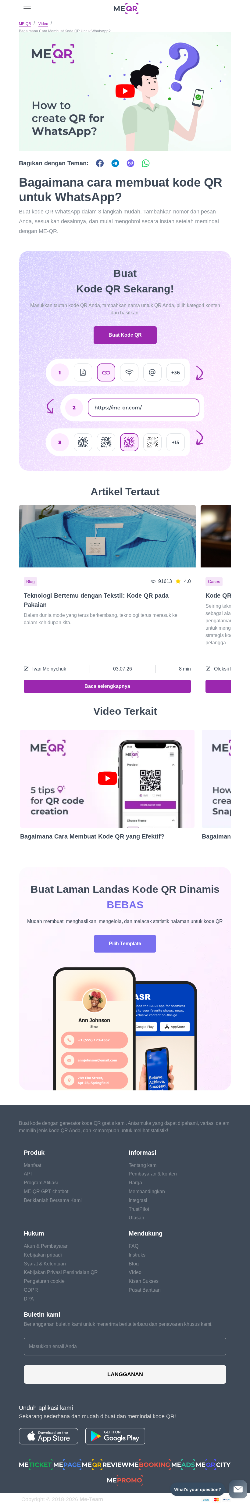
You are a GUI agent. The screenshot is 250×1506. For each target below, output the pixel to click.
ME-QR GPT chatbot (46, 1191)
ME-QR (25, 24)
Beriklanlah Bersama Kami (53, 1200)
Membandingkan (147, 1191)
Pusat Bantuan (145, 1290)
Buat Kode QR (125, 335)
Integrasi (138, 1200)
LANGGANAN (125, 1374)
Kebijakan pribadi (43, 1254)
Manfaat (32, 1165)
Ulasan (136, 1217)
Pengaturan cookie (44, 1281)
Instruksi (138, 1254)
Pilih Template (125, 943)
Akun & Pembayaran (46, 1246)
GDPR (31, 1290)
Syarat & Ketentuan (45, 1263)
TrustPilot (139, 1209)
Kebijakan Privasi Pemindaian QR (61, 1272)
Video (43, 24)
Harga (135, 1182)
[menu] (27, 8)
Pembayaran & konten (153, 1173)
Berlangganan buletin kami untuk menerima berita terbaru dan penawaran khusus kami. (118, 1324)
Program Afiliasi (41, 1182)
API (28, 1173)
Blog (134, 1263)
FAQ (133, 1246)
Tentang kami (143, 1165)
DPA (29, 1298)
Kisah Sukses (144, 1281)
